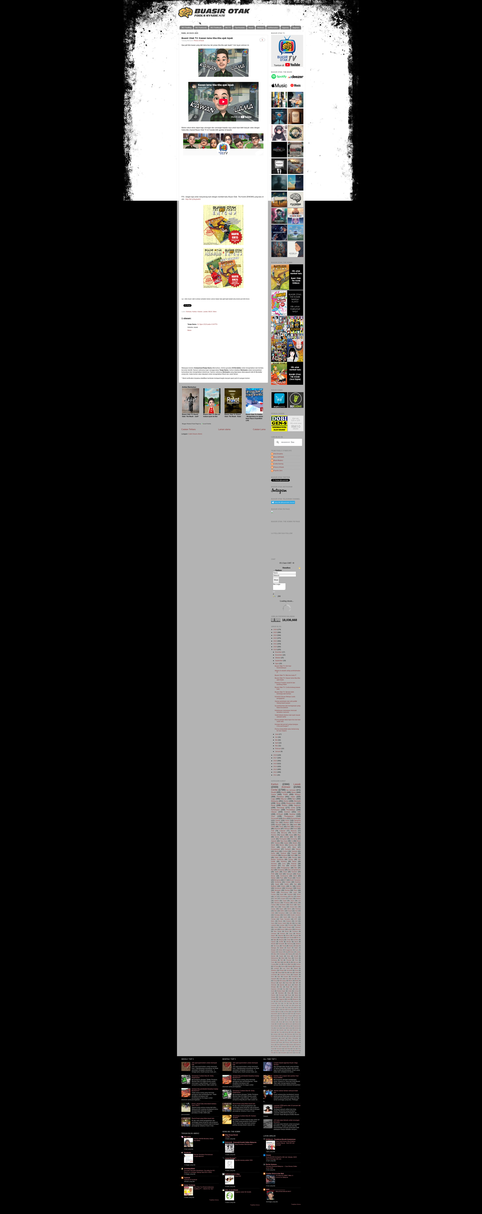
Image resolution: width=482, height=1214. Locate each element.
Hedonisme (295, 1030)
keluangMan (283, 1052)
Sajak (277, 884)
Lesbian (282, 925)
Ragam (297, 1015)
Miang (296, 993)
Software (273, 1022)
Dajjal (290, 1003)
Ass (272, 1001)
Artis (287, 824)
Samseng (290, 943)
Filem (273, 847)
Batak (296, 985)
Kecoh (289, 1009)
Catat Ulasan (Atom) (195, 434)
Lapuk (297, 1036)
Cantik (273, 1003)
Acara (287, 820)
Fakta (277, 857)
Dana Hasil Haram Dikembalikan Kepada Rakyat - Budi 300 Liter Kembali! (285, 1143)
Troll (272, 830)
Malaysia (274, 801)
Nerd (281, 1013)
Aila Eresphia (278, 454)
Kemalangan (275, 849)
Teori (296, 960)
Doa (284, 989)
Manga (298, 913)
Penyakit (295, 935)
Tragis (273, 972)
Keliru (273, 853)
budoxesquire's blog (232, 1174)
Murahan (277, 902)
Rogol (281, 894)
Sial (295, 884)
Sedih (273, 826)
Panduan (297, 822)
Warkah (297, 1050)
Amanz (268, 1155)
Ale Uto (298, 937)
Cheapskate (296, 1026)
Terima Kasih (288, 1022)
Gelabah (296, 1005)
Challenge (287, 1026)
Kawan (200, 311)
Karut (295, 828)
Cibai (272, 1028)
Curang (273, 964)
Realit (278, 1044)
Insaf (272, 991)
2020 (275, 646)
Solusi (280, 997)
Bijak (274, 939)
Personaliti (274, 818)
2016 (275, 760)
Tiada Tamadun (285, 919)
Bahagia (273, 948)
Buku (272, 921)
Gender (286, 837)
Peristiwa (280, 797)
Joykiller (227, 1137)
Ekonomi (277, 828)
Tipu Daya (283, 841)
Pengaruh (298, 1013)
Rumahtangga (296, 818)
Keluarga (297, 826)
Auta (290, 972)
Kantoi (298, 886)
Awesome (290, 1024)
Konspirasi (281, 913)
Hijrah (272, 1032)
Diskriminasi (284, 892)
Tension (273, 999)
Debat (280, 950)
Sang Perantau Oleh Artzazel (243, 1144)
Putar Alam (288, 983)
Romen (282, 929)
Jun (276, 737)
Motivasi (260, 28)
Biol (295, 868)
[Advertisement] (223, 178)
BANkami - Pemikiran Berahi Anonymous (281, 1139)
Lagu (273, 799)
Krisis (292, 952)
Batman (297, 1024)
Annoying (294, 839)
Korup (275, 980)
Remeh (284, 1044)
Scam (285, 872)
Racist (294, 833)
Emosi (276, 927)
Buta (282, 1026)
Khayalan (298, 966)
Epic (278, 976)
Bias (281, 987)
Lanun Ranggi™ (230, 1158)
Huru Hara (279, 1032)
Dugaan (295, 974)
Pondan (273, 894)
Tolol (275, 898)
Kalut (283, 1009)
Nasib (285, 917)
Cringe (288, 939)
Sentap (282, 1019)
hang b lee (238, 1176)
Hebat (286, 1007)
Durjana (288, 921)
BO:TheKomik (200, 28)
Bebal (294, 861)
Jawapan (275, 1034)
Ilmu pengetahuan (294, 870)
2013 (275, 769)
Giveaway (281, 870)
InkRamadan (273, 28)
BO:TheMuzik (216, 28)
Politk (280, 1015)
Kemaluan (278, 888)
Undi (288, 999)
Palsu (289, 958)
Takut (276, 907)
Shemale (273, 985)
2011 (275, 775)
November (279, 655)
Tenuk (272, 1048)
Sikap (278, 803)
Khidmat (273, 1011)
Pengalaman (285, 868)
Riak (275, 911)
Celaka (288, 882)
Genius (298, 964)
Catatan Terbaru (188, 429)
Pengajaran (289, 816)
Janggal (299, 1032)
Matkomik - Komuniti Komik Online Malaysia (240, 1142)
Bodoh (295, 843)
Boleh (296, 948)
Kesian (273, 833)
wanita (290, 929)
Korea (285, 1036)
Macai (277, 851)
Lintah (283, 1038)
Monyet (273, 983)
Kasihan (298, 882)
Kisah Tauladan (295, 880)
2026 (275, 629)
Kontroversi (284, 876)
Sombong (278, 882)
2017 (275, 758)
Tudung (275, 1050)
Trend (281, 826)
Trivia (299, 1048)
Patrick (273, 995)
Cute (279, 964)
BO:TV (228, 28)
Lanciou (291, 1036)
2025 (275, 632)
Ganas (273, 909)
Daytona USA (275, 989)
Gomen (287, 812)
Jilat (279, 1009)
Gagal (284, 900)
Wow (277, 1052)
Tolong (284, 907)
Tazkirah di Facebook (190, 1179)
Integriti (273, 1009)
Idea (296, 911)
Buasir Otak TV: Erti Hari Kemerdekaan (283, 667)
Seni (294, 799)
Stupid (299, 925)
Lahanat (273, 925)
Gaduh (286, 843)
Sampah (288, 849)
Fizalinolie (187, 1152)
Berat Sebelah (274, 1026)
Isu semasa (291, 790)
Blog (299, 835)
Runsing (296, 1017)
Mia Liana (187, 1136)
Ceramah (274, 974)
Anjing (290, 898)
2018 (275, 755)
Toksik (299, 894)
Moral (299, 841)
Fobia (290, 1005)
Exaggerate (288, 950)
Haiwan (273, 952)
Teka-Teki (294, 917)
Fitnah (285, 857)
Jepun (292, 900)
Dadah (281, 956)
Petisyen (287, 1042)
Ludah (292, 1011)
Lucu (284, 863)
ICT (285, 880)
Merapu (288, 941)
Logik (272, 993)
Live (299, 900)
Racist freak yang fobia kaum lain (203, 1118)
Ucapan (283, 898)
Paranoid (273, 1042)
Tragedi (294, 853)
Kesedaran (296, 1009)
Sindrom (298, 943)
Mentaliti (297, 801)
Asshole (294, 872)
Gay (283, 865)
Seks (292, 855)
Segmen (296, 28)
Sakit (280, 874)
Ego (292, 896)
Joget (295, 892)
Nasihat (292, 814)
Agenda (282, 985)
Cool (285, 1003)
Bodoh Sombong (277, 859)
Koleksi (273, 1036)
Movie (296, 941)
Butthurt (273, 886)
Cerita (274, 789)
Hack (272, 923)
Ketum (297, 1034)
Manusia (294, 830)
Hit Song (275, 966)
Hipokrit (273, 865)
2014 (275, 766)
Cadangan (296, 1001)
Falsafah (281, 1030)
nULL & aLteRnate (231, 1190)
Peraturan (274, 937)
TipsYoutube (240, 28)
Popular (293, 863)
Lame (290, 933)
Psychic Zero (278, 470)
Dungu (290, 859)
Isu (291, 886)
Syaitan (288, 997)
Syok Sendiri (290, 937)
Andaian (283, 1024)
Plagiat (282, 937)
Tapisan (296, 1046)
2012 (275, 772)
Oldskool (282, 1040)
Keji (287, 952)
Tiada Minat (287, 1048)
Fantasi (273, 904)
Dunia (277, 837)
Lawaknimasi (274, 1038)
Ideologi (286, 1032)
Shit (281, 960)
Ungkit (273, 1024)
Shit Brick (276, 1046)
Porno (296, 958)
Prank (289, 995)
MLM (210, 311)
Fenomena (294, 976)
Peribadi (275, 1015)
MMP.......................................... (275, 1189)
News (293, 792)
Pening (287, 890)
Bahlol (281, 948)
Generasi (273, 1007)
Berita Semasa (271, 1164)
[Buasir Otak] (272, 512)
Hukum (280, 952)
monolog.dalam (189, 1168)
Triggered (281, 999)
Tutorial (277, 843)
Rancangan (274, 1017)
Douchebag (283, 896)
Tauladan (290, 894)
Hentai (292, 1007)
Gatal (292, 964)
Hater (281, 978)
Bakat (277, 1001)
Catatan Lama (259, 429)
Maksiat (280, 935)
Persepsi (281, 995)
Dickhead (273, 1030)
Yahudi (280, 972)
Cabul (296, 972)
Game (273, 794)
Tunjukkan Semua (214, 1200)
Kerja (273, 805)
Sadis (277, 872)
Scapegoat (274, 1019)
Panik (291, 1013)
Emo (272, 976)
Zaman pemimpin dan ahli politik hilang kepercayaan (286, 702)
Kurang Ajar (293, 845)
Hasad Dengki (286, 927)
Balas (189, 330)
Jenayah (293, 865)
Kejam (281, 909)
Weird (279, 962)
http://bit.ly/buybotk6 (193, 199)
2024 (275, 635)
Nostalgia (277, 915)
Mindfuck (274, 970)
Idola (296, 989)
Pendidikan (290, 810)
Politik (285, 794)
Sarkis (286, 884)
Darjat (296, 1003)
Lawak (205, 311)
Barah (289, 948)
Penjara (280, 1042)
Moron (288, 935)
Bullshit (276, 900)
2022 (275, 641)
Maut (288, 993)
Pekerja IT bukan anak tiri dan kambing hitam (285, 683)
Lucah (273, 839)
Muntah (273, 943)
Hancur (280, 1007)
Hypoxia (285, 28)
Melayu (298, 794)
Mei (276, 740)
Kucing (279, 1011)
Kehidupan (275, 810)
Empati (290, 911)
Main (297, 1011)
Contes (278, 1028)
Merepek (278, 890)
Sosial (282, 835)
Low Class (286, 968)
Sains (299, 904)
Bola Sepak (277, 931)
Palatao (289, 1040)
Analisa (291, 946)
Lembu (298, 952)
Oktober (278, 657)
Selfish (282, 911)
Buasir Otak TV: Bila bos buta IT (285, 675)
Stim (290, 1046)
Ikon (297, 1007)
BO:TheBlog (186, 28)
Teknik (284, 946)
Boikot (285, 915)
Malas (299, 896)
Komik (283, 792)
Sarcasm (289, 874)
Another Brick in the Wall (275, 1173)
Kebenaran (289, 1034)
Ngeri (280, 983)
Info (299, 812)
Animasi (189, 311)
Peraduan (287, 902)
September (279, 660)
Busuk (280, 921)
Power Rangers (289, 1015)
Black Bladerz (278, 460)
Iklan (294, 847)
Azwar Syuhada (189, 1185)
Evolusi (286, 976)
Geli (296, 921)
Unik (278, 1024)
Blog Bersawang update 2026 (244, 1160)
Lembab (276, 968)
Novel (251, 28)
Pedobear (282, 954)
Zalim (296, 954)
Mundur (273, 868)
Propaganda (295, 1042)
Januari (278, 751)
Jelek (272, 913)
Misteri (290, 980)
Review (273, 835)
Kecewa (274, 863)
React (291, 904)
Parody (294, 857)
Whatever (295, 999)
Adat (284, 962)
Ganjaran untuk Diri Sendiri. (243, 1192)
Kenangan (289, 888)
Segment (298, 1044)
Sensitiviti (289, 970)
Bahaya (298, 898)
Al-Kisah (279, 814)
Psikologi (298, 909)
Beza (284, 818)
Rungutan (290, 1044)
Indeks (292, 1032)
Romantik (281, 943)
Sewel (288, 1019)
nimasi (296, 1052)
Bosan (287, 931)
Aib (289, 962)
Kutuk (299, 888)
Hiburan (284, 799)
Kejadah (290, 966)
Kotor (288, 956)
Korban (279, 1036)
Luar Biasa (286, 1011)
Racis (272, 1044)
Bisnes (282, 845)
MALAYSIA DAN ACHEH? (283, 1191)
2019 (275, 649)
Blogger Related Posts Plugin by (191, 423)
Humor (283, 966)
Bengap (273, 987)
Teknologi (280, 808)
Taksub (298, 849)
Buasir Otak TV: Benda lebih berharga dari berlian (284, 693)
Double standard (295, 915)
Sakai (296, 995)
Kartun (194, 311)
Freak (290, 989)
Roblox (284, 805)
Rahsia (290, 954)
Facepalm (273, 1005)
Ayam (289, 985)
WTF (295, 919)
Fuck (296, 950)
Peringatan (283, 839)
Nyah (286, 1013)
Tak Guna (276, 946)
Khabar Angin (281, 991)
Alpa (285, 972)
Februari (278, 748)
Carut (279, 1003)
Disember (278, 652)
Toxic (272, 962)
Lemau (296, 991)
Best (288, 826)
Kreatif (296, 956)
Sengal (273, 997)
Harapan (273, 933)
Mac (276, 745)
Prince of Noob (199, 40)
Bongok (273, 950)
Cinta (293, 808)
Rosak (290, 878)
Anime (286, 801)
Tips (276, 822)
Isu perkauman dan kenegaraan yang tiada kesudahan (287, 706)
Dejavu (284, 1028)
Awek (295, 824)
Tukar (280, 1050)
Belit (283, 1001)
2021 (275, 644)
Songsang (284, 1046)
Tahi (295, 837)
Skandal (296, 1019)
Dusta (286, 964)
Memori (277, 917)
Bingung (281, 939)
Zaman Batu (293, 907)
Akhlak (295, 902)
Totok (294, 1048)
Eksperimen (291, 803)
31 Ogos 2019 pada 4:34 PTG (207, 324)
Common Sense (285, 974)
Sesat (296, 970)
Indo (292, 978)
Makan (273, 878)
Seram (298, 878)
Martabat (281, 993)
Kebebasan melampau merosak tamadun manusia (286, 711)
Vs (292, 841)
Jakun (299, 978)
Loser (290, 913)
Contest (285, 851)
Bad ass (295, 962)
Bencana (298, 929)
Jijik (290, 923)
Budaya (286, 822)
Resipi (289, 1017)
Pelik (273, 874)
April (277, 743)
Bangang (297, 820)
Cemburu (295, 931)
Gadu (288, 1030)
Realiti (273, 792)
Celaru (283, 886)
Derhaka (296, 1028)
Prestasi (290, 925)
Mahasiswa (274, 958)
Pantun (296, 1040)
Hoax (287, 978)
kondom (291, 1052)
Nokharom (274, 1040)
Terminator (279, 1048)
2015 (275, 763)
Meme (289, 909)
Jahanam (298, 927)
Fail (280, 1005)
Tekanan (288, 960)
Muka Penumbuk (293, 1038)
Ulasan (274, 812)
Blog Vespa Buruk (231, 1135)
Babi (297, 946)
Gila (299, 855)
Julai (277, 734)
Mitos (275, 954)
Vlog (291, 1050)
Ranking (284, 861)
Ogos (277, 663)
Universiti (274, 855)
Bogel (287, 987)
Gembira (295, 939)
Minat (283, 958)
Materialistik (274, 1013)
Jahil (275, 929)
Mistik (296, 980)
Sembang (274, 960)
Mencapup (282, 980)
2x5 (275, 896)
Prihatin (281, 970)
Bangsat (284, 855)
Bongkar (288, 1001)
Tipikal (296, 1022)
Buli (272, 870)
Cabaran (282, 830)
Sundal (280, 1022)
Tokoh (273, 892)
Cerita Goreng (278, 464)
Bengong (277, 880)
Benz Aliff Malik (279, 457)
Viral (273, 816)
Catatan (295, 987)
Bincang (284, 833)
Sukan (291, 835)
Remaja (282, 1017)
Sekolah (294, 851)
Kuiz (296, 923)
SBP (296, 983)
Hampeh (273, 978)
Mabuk (296, 968)
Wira (272, 1052)
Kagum (282, 1034)
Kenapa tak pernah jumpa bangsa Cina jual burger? (286, 725)
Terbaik (273, 919)
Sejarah (274, 841)
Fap (285, 1005)
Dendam (290, 1028)
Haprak (273, 941)
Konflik (281, 941)
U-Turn (286, 1050)
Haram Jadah (282, 923)
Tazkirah (283, 853)
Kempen (282, 933)
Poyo (295, 890)
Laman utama (224, 429)
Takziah (295, 997)
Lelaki (289, 991)
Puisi (281, 878)
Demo (284, 847)
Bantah (273, 956)
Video (215, 311)
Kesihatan (283, 904)
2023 (275, 638)
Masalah (278, 824)
